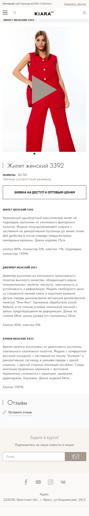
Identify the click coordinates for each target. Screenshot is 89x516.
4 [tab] (49, 154)
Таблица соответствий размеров (27, 179)
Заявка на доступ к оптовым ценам (44, 192)
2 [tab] (39, 154)
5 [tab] (54, 154)
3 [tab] (44, 154)
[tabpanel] (44, 90)
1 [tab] (34, 154)
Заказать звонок (75, 4)
